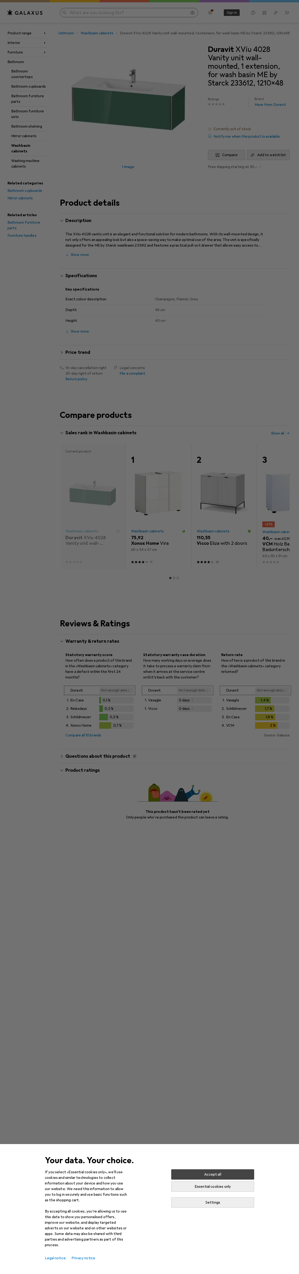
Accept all (212, 1174)
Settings (212, 1202)
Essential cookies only (213, 1186)
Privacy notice (83, 1258)
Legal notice (55, 1258)
